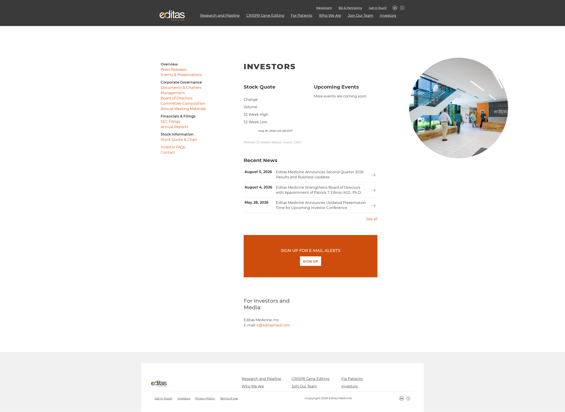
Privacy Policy (205, 398)
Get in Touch (378, 7)
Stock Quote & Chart (179, 140)
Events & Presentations (181, 75)
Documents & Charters (181, 88)
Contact (168, 152)
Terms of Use (229, 398)
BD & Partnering (350, 7)
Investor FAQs (173, 147)
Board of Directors (176, 98)
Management (173, 93)
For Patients (301, 15)
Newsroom (324, 7)
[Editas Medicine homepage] (170, 15)
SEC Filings (170, 121)
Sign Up (310, 261)
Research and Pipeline (220, 15)
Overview (169, 64)
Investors (388, 15)
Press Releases (174, 69)
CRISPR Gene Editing (265, 15)
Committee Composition (183, 103)
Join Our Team (360, 15)
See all (371, 219)
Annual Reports (174, 127)
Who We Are (330, 15)
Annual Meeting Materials (183, 109)
